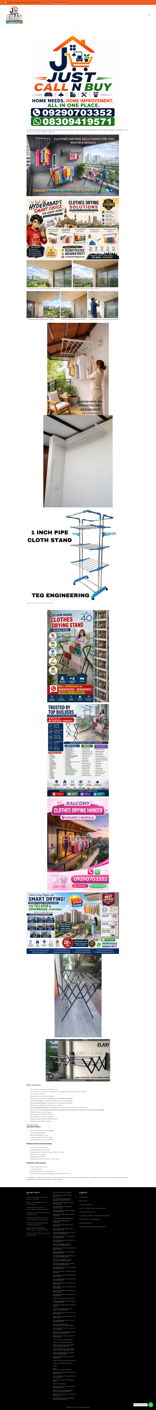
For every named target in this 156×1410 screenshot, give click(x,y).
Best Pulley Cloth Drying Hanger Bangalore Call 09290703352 (62, 1199)
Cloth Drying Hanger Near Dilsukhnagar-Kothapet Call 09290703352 (64, 1256)
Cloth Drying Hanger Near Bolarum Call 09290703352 (64, 1248)
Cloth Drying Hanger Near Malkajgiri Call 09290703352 (64, 1275)
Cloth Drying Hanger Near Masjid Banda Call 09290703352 (64, 1279)
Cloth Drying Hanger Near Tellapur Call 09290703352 (64, 1317)
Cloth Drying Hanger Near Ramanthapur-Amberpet (64, 1305)
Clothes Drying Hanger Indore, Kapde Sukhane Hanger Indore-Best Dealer (63, 1349)
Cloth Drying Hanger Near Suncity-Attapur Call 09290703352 (63, 1309)
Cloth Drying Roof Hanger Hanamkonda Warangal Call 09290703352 (64, 1332)
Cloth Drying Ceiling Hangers (41, 1107)
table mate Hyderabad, (100, 130)
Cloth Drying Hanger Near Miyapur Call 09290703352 (64, 1283)
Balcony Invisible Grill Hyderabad (62, 1192)
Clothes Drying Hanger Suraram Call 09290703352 (63, 1357)
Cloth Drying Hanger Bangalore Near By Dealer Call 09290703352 (64, 1233)
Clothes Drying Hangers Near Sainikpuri (64, 1360)
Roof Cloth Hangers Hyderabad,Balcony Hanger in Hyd (64, 1376)
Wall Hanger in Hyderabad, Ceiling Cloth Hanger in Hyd (64, 1394)
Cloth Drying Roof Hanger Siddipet (63, 1339)
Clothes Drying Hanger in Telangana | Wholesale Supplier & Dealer (63, 1345)
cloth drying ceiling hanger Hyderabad (63, 130)
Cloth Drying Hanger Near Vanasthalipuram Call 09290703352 (63, 1324)
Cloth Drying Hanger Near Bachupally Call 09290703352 (63, 1237)
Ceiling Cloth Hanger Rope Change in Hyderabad (63, 1215)
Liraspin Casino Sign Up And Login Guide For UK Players (37, 1198)
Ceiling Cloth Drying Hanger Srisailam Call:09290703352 (63, 1211)
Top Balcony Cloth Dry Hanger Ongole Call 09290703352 (64, 1387)
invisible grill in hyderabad (115, 130)
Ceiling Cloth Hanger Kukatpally (62, 1369)
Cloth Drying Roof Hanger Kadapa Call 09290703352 (64, 1336)
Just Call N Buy (75, 1407)
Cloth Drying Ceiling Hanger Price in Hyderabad (63, 1225)
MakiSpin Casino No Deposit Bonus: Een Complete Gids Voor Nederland (37, 1218)
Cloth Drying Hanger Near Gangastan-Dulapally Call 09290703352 (64, 1264)
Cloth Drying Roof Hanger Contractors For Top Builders (64, 1328)
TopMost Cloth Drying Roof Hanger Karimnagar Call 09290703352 (63, 1391)
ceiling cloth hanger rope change (51, 1110)
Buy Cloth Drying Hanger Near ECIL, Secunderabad (63, 1203)
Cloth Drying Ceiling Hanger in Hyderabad (61, 1221)
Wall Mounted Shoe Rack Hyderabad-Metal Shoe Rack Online (63, 1398)
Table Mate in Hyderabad (65, 1098)
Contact (55, 1365)
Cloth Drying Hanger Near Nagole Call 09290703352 (64, 1287)
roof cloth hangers (38, 1100)
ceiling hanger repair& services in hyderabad (91, 1110)
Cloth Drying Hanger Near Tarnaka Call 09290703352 (64, 1313)
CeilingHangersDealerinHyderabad (63, 1218)
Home (78, 27)
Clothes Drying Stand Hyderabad (62, 1363)
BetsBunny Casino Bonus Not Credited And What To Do (38, 1213)
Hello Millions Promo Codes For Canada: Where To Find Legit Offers (37, 1208)
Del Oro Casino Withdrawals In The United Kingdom (37, 1203)
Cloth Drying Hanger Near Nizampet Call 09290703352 (64, 1295)
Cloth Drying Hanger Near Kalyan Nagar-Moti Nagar (64, 1271)
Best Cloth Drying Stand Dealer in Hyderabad (62, 1195)
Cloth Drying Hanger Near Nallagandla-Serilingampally (64, 1291)
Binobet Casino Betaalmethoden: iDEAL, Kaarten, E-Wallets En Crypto (37, 1229)
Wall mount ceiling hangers (38, 1103)
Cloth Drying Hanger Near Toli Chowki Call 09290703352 (64, 1321)
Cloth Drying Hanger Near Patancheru (64, 1298)
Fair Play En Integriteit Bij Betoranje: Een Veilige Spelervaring (37, 1223)
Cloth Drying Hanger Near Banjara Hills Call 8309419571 (64, 1240)
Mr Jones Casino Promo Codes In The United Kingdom (38, 1234)
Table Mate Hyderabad (59, 1383)
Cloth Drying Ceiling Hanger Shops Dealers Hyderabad (63, 1229)
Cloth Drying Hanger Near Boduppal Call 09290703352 (64, 1372)
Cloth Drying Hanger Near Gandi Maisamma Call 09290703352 (62, 1260)
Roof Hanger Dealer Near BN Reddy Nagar (63, 1380)
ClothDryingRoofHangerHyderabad (63, 1342)
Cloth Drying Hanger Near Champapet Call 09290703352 (64, 1252)
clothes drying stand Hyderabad (84, 130)
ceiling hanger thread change (69, 1110)
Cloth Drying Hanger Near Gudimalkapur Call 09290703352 (64, 1268)
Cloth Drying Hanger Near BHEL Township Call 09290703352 (62, 1244)
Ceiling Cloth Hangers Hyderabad (42, 130)
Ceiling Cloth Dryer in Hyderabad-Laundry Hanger (62, 1207)
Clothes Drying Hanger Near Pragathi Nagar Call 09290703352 (63, 1353)
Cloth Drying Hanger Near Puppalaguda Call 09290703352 (64, 1301)
